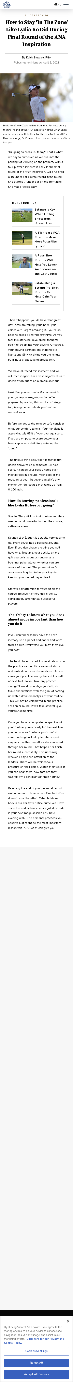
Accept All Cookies (36, 1374)
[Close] (68, 1321)
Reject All (36, 1363)
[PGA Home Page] (7, 4)
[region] (36, 1349)
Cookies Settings (36, 1351)
